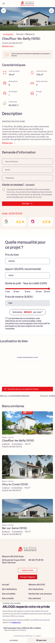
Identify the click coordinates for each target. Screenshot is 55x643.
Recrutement (35, 598)
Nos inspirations (36, 589)
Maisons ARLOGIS (37, 584)
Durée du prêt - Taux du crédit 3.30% (26, 283)
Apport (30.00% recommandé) (23, 269)
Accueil (5, 584)
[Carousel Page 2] (27, 28)
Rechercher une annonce (40, 594)
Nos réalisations (9, 589)
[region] (27, 369)
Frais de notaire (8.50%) (19, 296)
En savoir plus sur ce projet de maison (23, 389)
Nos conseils (8, 598)
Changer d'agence (27, 577)
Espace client (27, 570)
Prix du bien (12, 254)
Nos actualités (8, 594)
